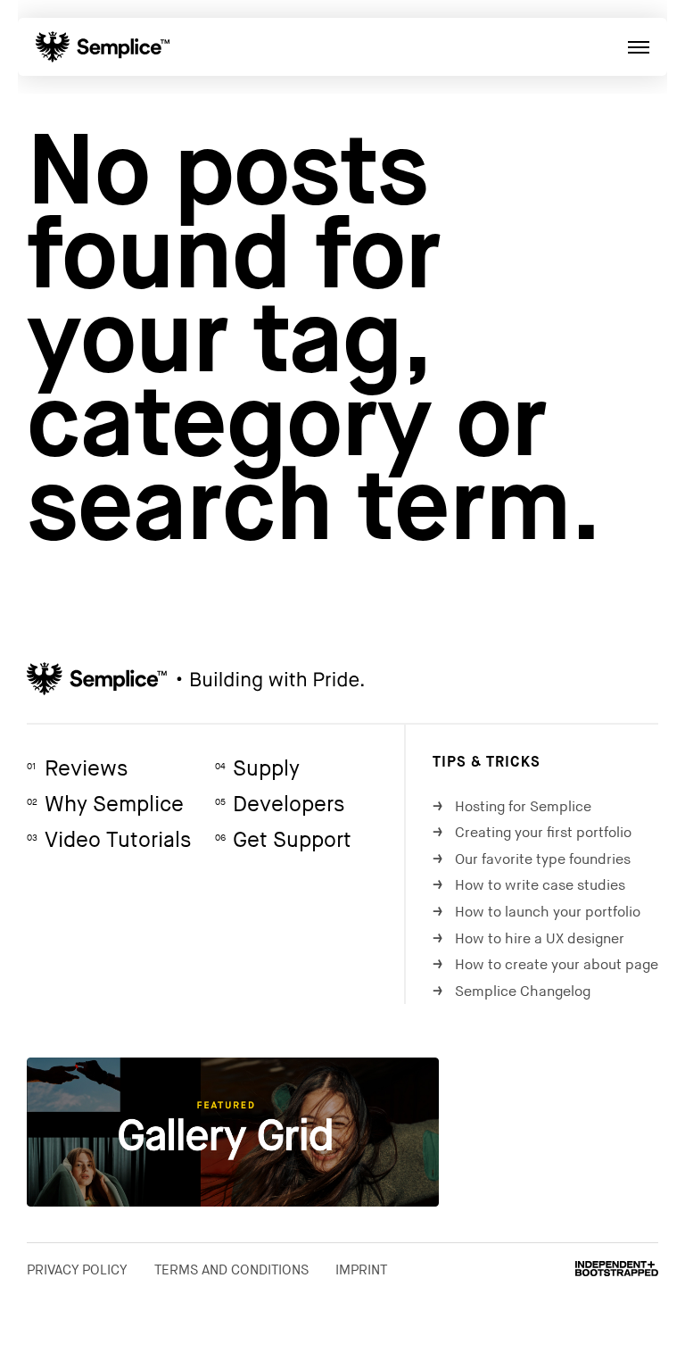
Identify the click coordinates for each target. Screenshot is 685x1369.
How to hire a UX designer (528, 939)
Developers (279, 804)
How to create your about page (545, 965)
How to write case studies (529, 885)
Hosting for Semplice (512, 807)
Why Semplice (105, 804)
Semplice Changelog (511, 991)
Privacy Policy (77, 1270)
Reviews (77, 769)
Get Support (283, 840)
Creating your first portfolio (532, 833)
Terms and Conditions (231, 1270)
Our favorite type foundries (532, 859)
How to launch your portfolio (536, 912)
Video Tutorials (109, 840)
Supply (257, 769)
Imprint (361, 1270)
